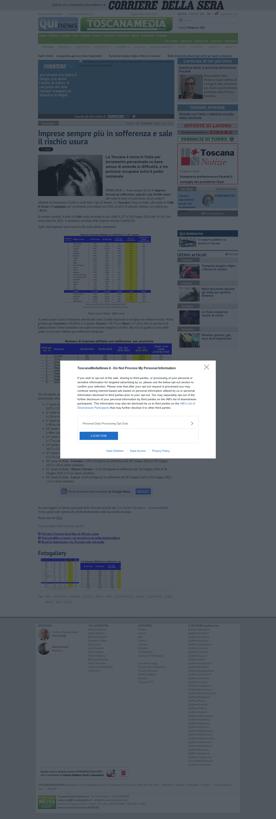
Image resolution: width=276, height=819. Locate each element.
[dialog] (138, 409)
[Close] (208, 368)
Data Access (138, 450)
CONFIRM (99, 435)
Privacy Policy (161, 450)
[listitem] (138, 423)
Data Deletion (115, 450)
